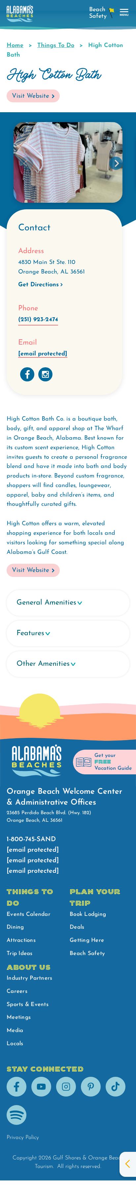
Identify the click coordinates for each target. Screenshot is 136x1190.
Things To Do (55, 46)
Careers (17, 991)
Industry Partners (29, 978)
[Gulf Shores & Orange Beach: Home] (19, 15)
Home (15, 46)
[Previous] (26, 163)
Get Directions (38, 285)
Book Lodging (88, 914)
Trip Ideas (20, 953)
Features (30, 633)
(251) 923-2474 (38, 320)
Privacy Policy (23, 1137)
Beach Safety (87, 953)
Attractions (21, 940)
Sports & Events (28, 1004)
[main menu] (124, 12)
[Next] (115, 163)
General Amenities (46, 603)
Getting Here (87, 940)
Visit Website (30, 96)
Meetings (19, 1017)
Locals (15, 1044)
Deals (77, 927)
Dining (15, 927)
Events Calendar (29, 914)
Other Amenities (43, 664)
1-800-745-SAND (31, 839)
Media (15, 1030)
